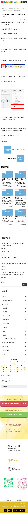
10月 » (8, 375)
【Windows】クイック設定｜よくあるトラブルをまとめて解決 (14, 244)
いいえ (10, 510)
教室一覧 (9, 500)
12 (3, 367)
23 (17, 369)
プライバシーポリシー (19, 510)
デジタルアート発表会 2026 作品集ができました (14, 265)
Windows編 (5, 141)
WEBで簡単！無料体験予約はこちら (14, 402)
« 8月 (2, 375)
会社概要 (19, 500)
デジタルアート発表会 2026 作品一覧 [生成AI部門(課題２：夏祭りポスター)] (13, 273)
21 (10, 369)
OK (5, 510)
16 (17, 367)
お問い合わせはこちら (14, 413)
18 (24, 367)
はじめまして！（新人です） (10, 257)
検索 (2, 282)
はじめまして (5, 251)
